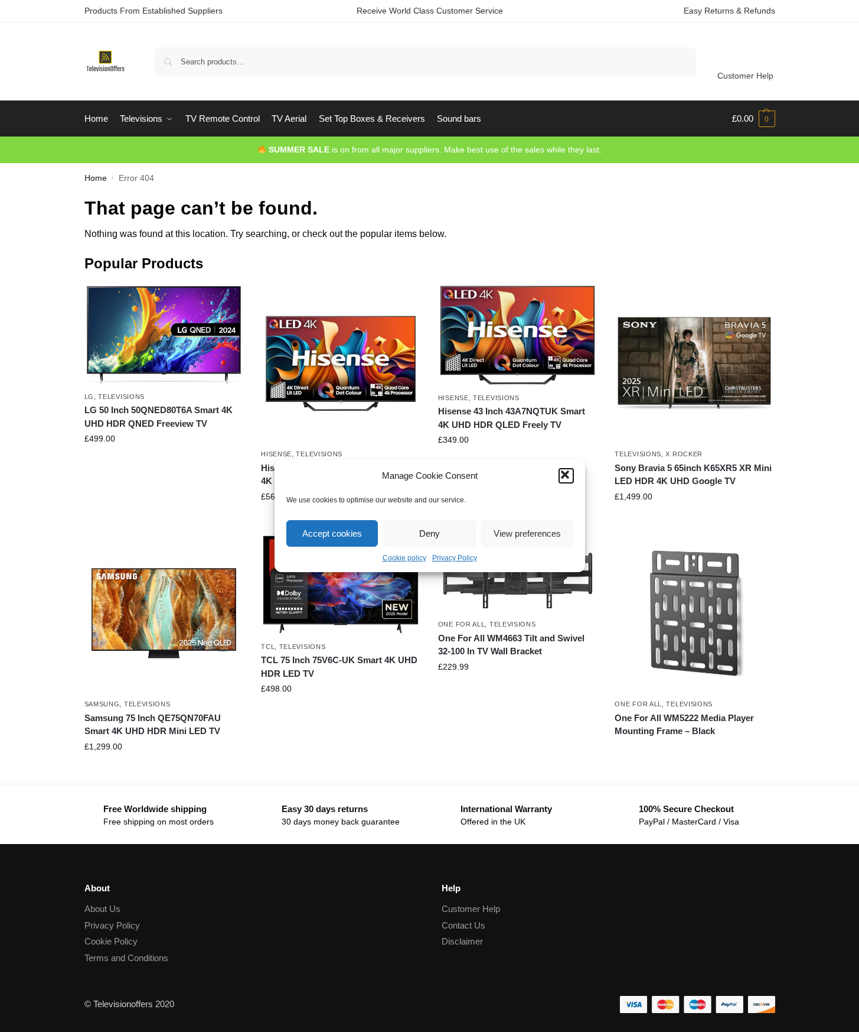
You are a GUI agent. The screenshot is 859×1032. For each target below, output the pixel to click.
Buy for (694, 752)
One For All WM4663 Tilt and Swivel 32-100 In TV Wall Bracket (511, 645)
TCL (268, 646)
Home (95, 178)
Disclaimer (462, 941)
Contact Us (463, 925)
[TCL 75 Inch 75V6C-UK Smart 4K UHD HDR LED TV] (340, 584)
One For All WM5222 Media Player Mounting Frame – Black (684, 724)
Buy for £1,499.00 (694, 522)
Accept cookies (332, 533)
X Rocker (684, 453)
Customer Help (745, 75)
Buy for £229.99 (517, 692)
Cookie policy (404, 558)
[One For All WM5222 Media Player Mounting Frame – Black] (694, 613)
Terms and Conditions (126, 958)
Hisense (276, 453)
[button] (566, 476)
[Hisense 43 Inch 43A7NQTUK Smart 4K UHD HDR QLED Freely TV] (517, 335)
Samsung (102, 704)
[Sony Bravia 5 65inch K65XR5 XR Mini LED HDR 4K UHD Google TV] (694, 363)
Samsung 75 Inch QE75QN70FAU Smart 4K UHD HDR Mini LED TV (152, 724)
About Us (102, 909)
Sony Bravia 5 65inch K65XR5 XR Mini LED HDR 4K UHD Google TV (693, 474)
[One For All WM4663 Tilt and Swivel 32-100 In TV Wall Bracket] (517, 574)
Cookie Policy (111, 941)
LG (89, 396)
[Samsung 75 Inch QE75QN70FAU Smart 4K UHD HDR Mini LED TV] (164, 613)
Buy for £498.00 (340, 714)
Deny (429, 533)
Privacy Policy (454, 558)
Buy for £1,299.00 (163, 772)
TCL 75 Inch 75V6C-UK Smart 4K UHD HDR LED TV (339, 667)
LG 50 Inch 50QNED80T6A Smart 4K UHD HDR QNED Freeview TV (158, 417)
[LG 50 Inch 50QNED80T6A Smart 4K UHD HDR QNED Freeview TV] (164, 334)
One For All (461, 624)
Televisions (121, 396)
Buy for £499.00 (163, 464)
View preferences (527, 533)
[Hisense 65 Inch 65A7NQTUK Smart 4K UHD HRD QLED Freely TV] (340, 363)
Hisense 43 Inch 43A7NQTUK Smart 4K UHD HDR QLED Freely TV (511, 418)
